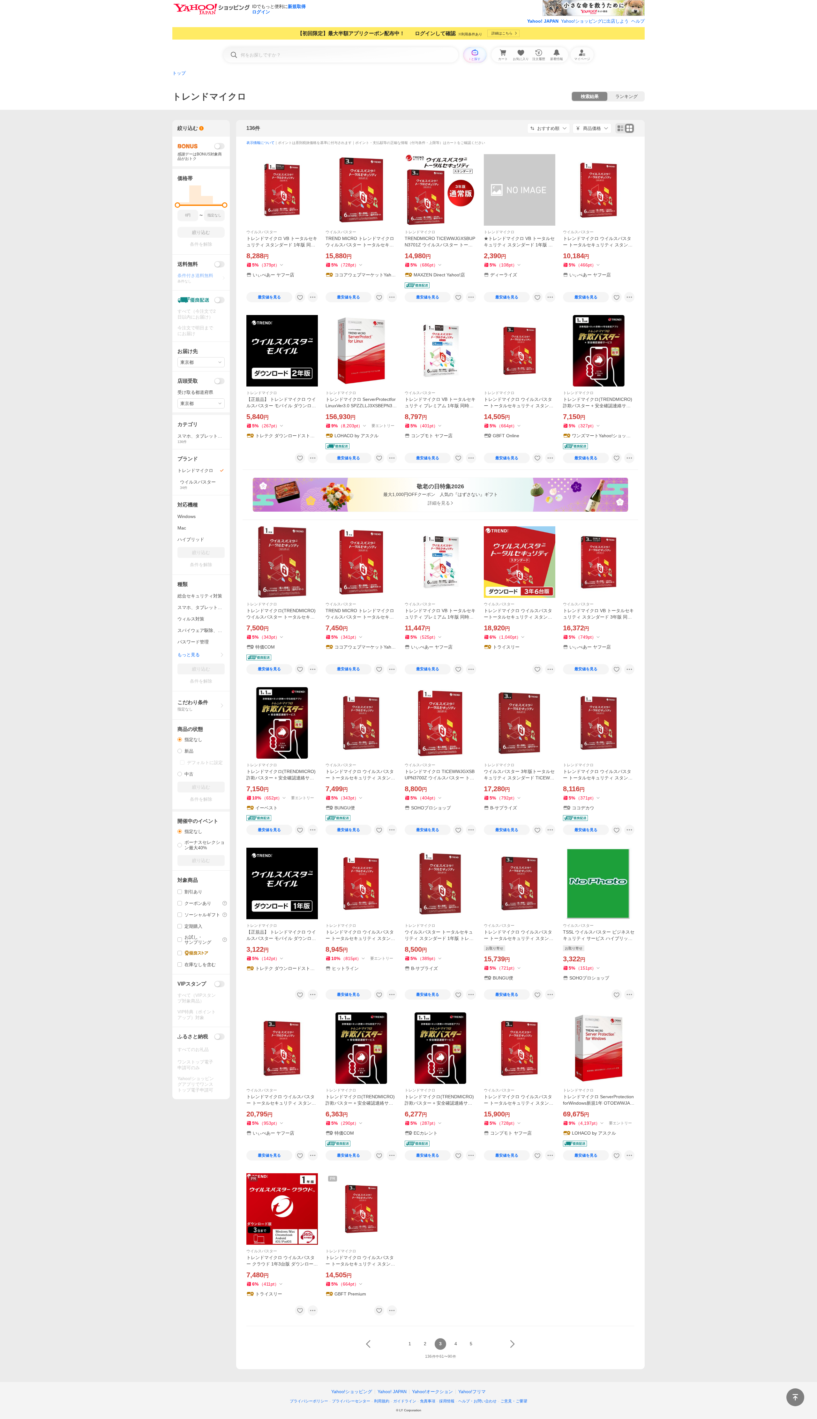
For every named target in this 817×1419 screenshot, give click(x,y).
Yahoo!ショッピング (351, 1391)
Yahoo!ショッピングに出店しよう (595, 21)
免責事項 (427, 1401)
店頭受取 (187, 381)
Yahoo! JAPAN (542, 21)
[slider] (177, 205)
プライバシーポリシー (309, 1401)
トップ (179, 73)
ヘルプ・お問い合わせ (477, 1401)
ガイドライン (404, 1401)
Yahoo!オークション (432, 1391)
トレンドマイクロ (420, 232)
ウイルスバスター (261, 232)
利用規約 (381, 1401)
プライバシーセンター (351, 1401)
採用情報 (446, 1401)
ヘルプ (638, 21)
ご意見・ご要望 (513, 1401)
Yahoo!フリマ (472, 1391)
